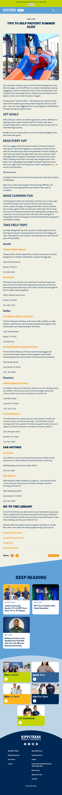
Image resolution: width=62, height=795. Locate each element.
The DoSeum (8, 453)
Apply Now (31, 4)
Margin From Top (37, 774)
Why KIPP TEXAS (13, 751)
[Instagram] (25, 744)
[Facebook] (29, 744)
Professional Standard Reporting (41, 764)
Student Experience (14, 755)
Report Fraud (36, 770)
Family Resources (37, 755)
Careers (10, 764)
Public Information (37, 766)
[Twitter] (37, 744)
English (20, 10)
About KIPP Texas (37, 751)
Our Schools (11, 759)
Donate (34, 759)
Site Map (34, 779)
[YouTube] (33, 744)
